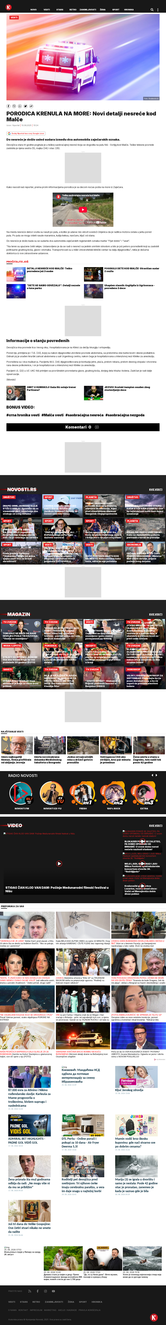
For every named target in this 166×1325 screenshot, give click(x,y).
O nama (12, 1310)
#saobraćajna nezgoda (124, 415)
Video (14, 825)
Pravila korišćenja (89, 1310)
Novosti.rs (21, 489)
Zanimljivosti (88, 9)
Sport (115, 9)
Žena (102, 9)
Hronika (129, 9)
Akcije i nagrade (67, 1310)
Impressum (36, 1310)
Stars (59, 9)
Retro (73, 9)
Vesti (47, 9)
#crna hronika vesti (23, 415)
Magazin (18, 614)
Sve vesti (155, 489)
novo (34, 9)
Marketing (50, 1310)
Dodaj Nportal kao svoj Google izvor (28, 133)
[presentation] (152, 775)
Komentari (78, 427)
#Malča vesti (53, 415)
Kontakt (23, 1310)
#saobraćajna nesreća (85, 415)
